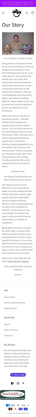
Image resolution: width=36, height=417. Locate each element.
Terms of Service (11, 330)
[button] (3, 13)
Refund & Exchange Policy (14, 302)
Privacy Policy (9, 297)
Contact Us (8, 335)
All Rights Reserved (22, 413)
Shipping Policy (10, 308)
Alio (14, 413)
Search (7, 324)
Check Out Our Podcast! (18, 261)
